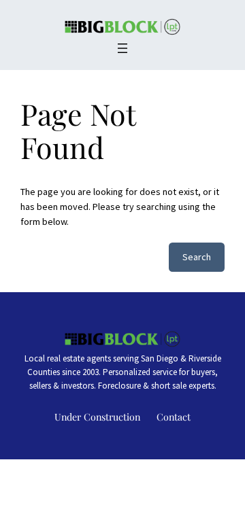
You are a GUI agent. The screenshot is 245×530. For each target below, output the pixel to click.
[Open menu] (122, 48)
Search (196, 257)
